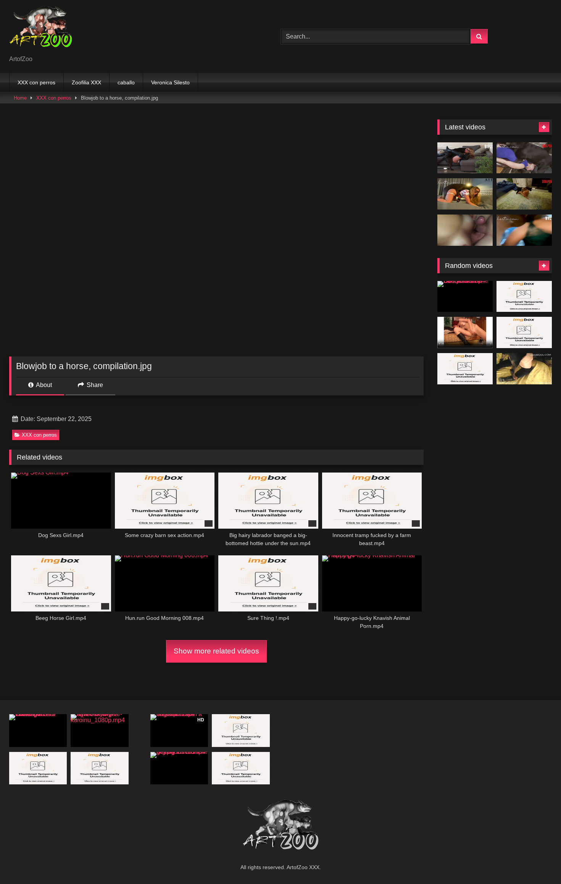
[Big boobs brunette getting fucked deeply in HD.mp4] (179, 768)
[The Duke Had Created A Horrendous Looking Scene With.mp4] (38, 730)
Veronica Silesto (170, 82)
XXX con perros (36, 82)
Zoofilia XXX (86, 82)
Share (94, 385)
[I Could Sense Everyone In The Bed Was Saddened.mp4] (465, 296)
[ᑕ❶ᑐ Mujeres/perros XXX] (40, 30)
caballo (126, 82)
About (43, 385)
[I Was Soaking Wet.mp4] (524, 230)
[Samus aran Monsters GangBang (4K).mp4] (524, 332)
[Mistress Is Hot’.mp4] (524, 194)
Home (20, 98)
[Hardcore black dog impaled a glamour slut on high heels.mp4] (524, 368)
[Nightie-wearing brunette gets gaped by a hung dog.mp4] (38, 768)
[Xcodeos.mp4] (465, 230)
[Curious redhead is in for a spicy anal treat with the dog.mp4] (465, 332)
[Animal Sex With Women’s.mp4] (240, 768)
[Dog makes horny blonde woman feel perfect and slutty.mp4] (524, 296)
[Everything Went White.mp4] (465, 158)
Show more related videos (216, 651)
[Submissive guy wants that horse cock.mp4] (465, 368)
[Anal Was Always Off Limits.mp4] (524, 158)
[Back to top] (537, 861)
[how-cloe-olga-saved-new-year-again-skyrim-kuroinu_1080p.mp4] (99, 730)
